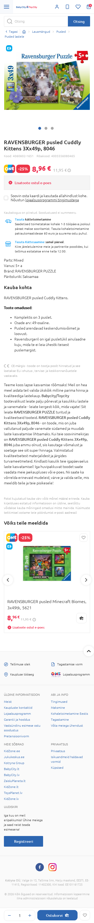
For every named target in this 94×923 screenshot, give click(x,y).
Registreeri (23, 841)
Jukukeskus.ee (14, 757)
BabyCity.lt (11, 769)
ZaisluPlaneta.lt (15, 781)
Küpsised (57, 768)
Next (86, 580)
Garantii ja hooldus (17, 719)
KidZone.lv (11, 799)
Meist (8, 702)
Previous (8, 580)
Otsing (79, 21)
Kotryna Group (14, 763)
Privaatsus (58, 751)
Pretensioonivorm (16, 736)
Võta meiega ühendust (67, 725)
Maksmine (58, 708)
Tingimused (59, 702)
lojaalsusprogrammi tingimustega (52, 200)
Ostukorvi (54, 915)
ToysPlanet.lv (13, 793)
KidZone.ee (12, 751)
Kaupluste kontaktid (18, 708)
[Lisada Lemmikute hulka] (85, 915)
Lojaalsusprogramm (17, 713)
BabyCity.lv (12, 775)
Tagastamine (60, 719)
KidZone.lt (11, 787)
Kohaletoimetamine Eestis (69, 713)
